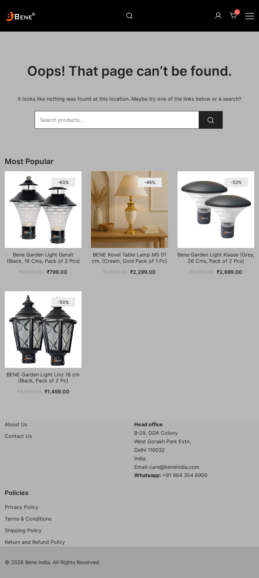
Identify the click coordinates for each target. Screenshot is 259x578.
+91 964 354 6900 (185, 475)
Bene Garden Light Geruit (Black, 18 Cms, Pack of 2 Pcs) (43, 257)
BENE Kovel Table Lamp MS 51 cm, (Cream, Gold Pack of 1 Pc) (129, 257)
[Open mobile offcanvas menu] (249, 16)
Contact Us (18, 436)
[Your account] (218, 16)
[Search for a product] (129, 15)
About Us (16, 424)
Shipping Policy (23, 530)
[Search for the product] (211, 120)
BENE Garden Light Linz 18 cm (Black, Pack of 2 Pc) (43, 377)
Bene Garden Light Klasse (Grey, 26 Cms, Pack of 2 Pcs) (216, 257)
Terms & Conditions (28, 519)
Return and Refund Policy (35, 542)
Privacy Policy (22, 507)
